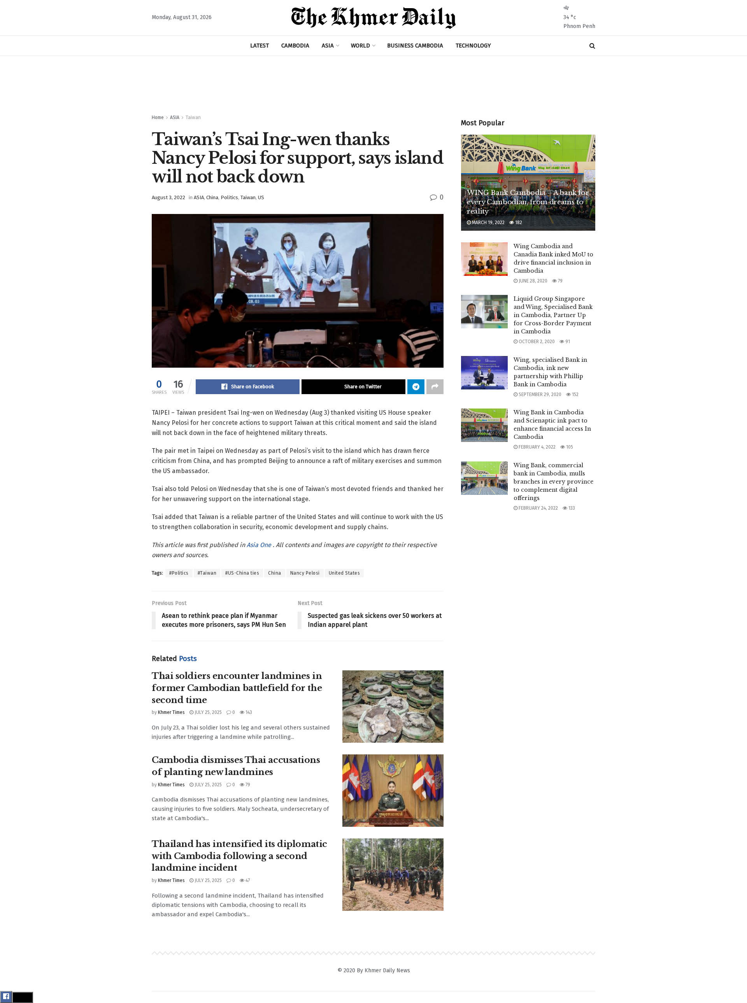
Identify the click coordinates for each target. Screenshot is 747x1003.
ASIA (328, 45)
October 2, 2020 (536, 341)
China (212, 197)
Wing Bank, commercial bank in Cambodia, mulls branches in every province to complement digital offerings (553, 482)
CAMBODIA (295, 45)
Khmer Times (171, 712)
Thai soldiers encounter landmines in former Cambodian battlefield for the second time (237, 688)
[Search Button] (592, 46)
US (261, 197)
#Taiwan (207, 573)
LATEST (259, 45)
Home (158, 117)
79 (247, 784)
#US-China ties (242, 573)
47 (247, 880)
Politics (229, 197)
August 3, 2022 (168, 197)
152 (575, 394)
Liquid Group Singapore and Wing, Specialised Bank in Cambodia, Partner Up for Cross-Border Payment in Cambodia (553, 315)
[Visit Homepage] (373, 18)
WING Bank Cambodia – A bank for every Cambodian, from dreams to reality (528, 202)
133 (571, 508)
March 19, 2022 (488, 222)
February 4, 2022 (536, 447)
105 (569, 447)
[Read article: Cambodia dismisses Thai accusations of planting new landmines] (393, 790)
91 (567, 341)
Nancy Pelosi (305, 573)
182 (518, 222)
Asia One (260, 545)
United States (344, 573)
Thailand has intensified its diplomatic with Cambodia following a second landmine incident (239, 856)
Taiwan (193, 117)
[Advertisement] (373, 85)
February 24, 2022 (537, 508)
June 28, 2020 (532, 281)
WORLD (360, 45)
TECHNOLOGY (473, 45)
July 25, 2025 (207, 712)
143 (248, 712)
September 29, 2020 (539, 394)
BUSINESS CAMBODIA (415, 45)
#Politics (179, 573)
